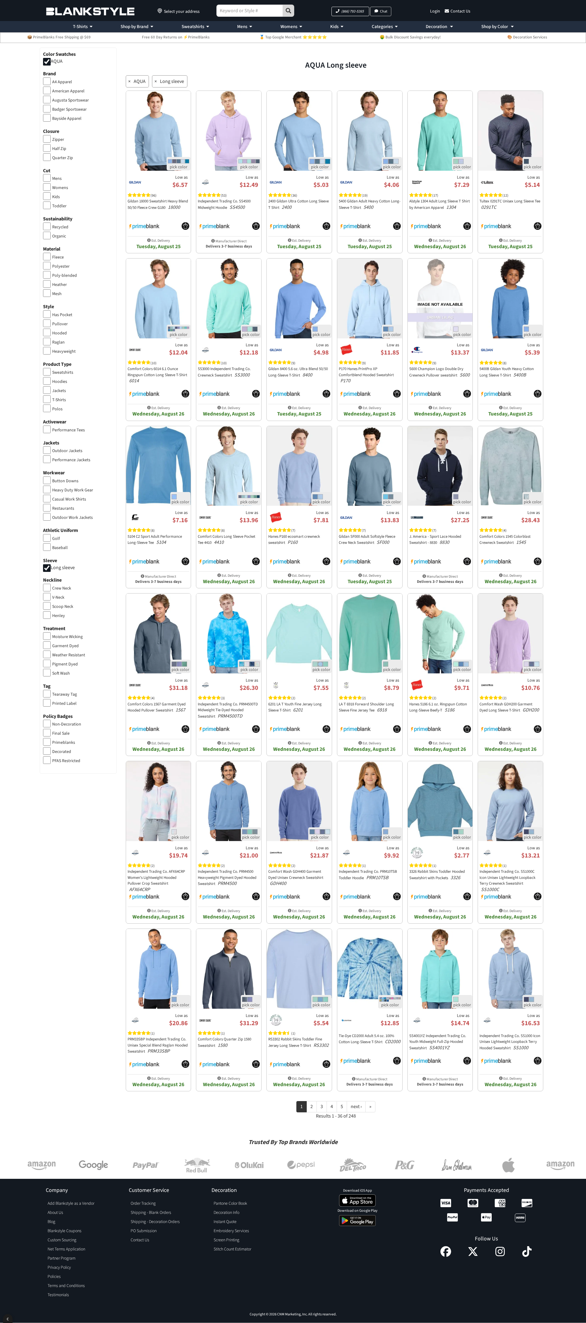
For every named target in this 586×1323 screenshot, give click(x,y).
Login (435, 11)
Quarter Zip (62, 158)
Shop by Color (495, 26)
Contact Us (460, 11)
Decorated (61, 752)
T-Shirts (80, 26)
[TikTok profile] (527, 1255)
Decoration (437, 26)
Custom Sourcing (62, 1240)
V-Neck (58, 597)
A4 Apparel (62, 82)
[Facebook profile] (445, 1255)
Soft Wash (61, 673)
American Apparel (68, 91)
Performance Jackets (71, 460)
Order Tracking (143, 1203)
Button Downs (65, 481)
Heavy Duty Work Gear (72, 490)
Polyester (61, 266)
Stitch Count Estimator (232, 1249)
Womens (288, 26)
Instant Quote (225, 1222)
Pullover (60, 324)
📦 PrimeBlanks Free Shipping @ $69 (59, 37)
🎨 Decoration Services (527, 37)
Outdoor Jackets (67, 451)
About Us (55, 1213)
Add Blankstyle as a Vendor (71, 1203)
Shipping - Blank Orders (151, 1213)
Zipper (58, 140)
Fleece (58, 257)
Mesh (57, 294)
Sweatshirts (193, 26)
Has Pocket (62, 315)
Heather (59, 285)
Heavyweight (64, 351)
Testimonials (58, 1295)
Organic (59, 236)
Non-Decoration (66, 724)
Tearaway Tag (64, 694)
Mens (242, 26)
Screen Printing (226, 1240)
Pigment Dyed (65, 664)
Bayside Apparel (66, 119)
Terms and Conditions (66, 1286)
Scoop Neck (62, 607)
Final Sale (61, 733)
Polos (57, 409)
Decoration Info (226, 1213)
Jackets (59, 391)
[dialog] (8, 1318)
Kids (334, 26)
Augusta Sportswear (70, 100)
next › (356, 1106)
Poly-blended (64, 276)
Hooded (59, 333)
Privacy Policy (59, 1267)
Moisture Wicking (67, 637)
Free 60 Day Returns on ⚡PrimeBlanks (176, 37)
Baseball (60, 548)
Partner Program (61, 1258)
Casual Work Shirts (69, 499)
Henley (58, 616)
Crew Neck (61, 588)
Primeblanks (63, 743)
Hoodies (59, 382)
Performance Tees (68, 430)
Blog (51, 1222)
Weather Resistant (68, 655)
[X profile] (473, 1255)
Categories (382, 26)
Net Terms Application (66, 1249)
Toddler (59, 206)
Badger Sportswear (69, 109)
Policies (54, 1277)
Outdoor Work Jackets (72, 518)
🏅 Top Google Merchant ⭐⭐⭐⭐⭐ (293, 37)
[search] (288, 11)
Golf (56, 539)
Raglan (58, 342)
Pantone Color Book (230, 1203)
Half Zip (59, 149)
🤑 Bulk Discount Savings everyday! (410, 37)
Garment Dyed (65, 646)
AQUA (57, 61)
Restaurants (63, 508)
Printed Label (64, 704)
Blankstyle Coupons (64, 1231)
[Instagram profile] (500, 1255)
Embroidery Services (231, 1231)
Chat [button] (383, 11)
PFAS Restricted (66, 761)
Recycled (60, 227)
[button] (350, 11)
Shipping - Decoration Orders (155, 1222)
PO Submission (144, 1231)
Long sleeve (63, 567)
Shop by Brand (134, 26)
